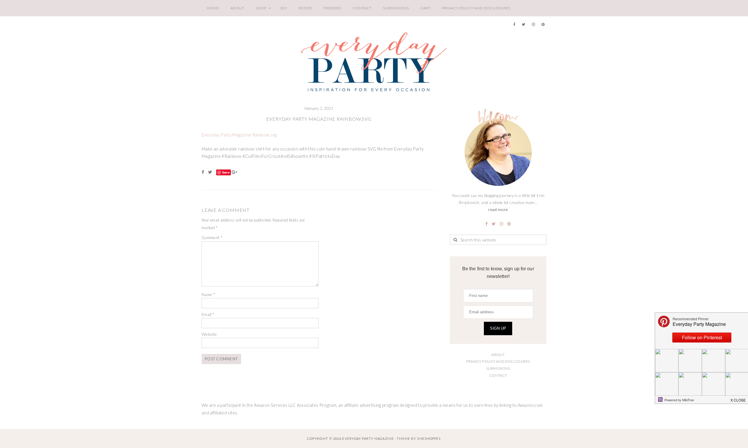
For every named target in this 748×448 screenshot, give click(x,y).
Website (209, 334)
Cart (425, 8)
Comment (212, 237)
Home (213, 8)
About (238, 8)
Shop (261, 8)
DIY (283, 8)
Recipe (305, 8)
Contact (362, 8)
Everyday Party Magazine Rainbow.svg (319, 119)
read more (498, 209)
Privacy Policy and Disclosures (476, 8)
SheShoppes (429, 438)
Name (208, 294)
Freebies (332, 8)
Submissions (396, 8)
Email (208, 314)
